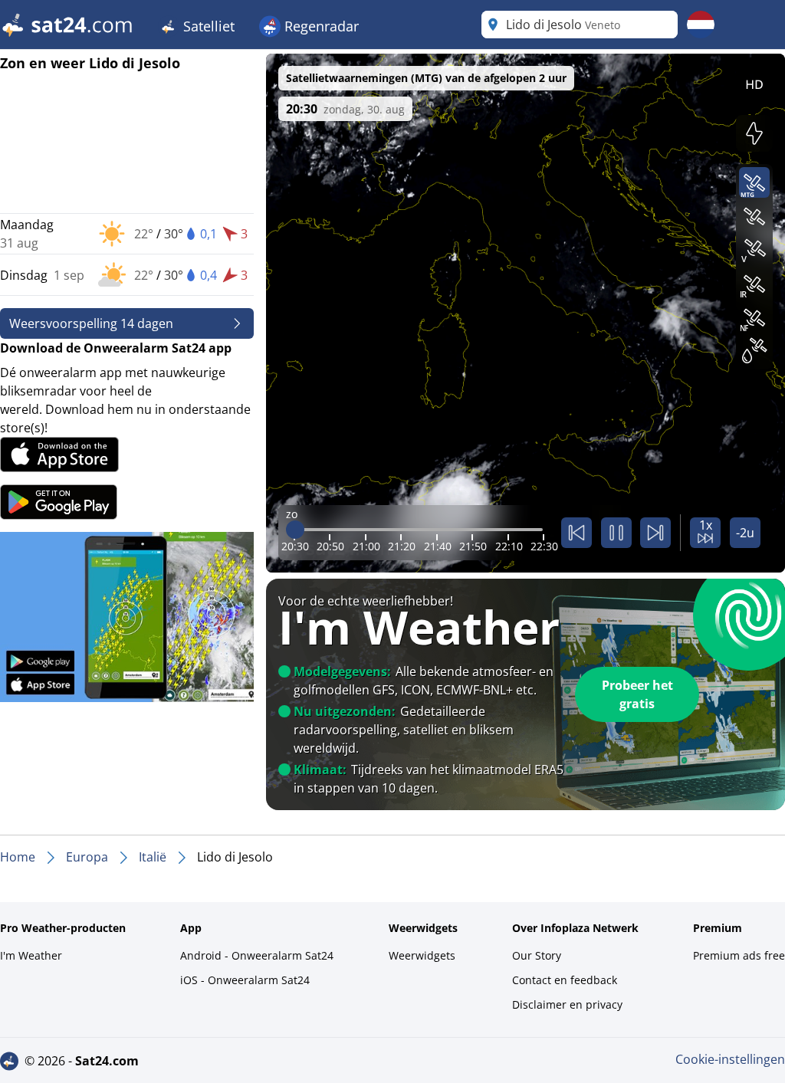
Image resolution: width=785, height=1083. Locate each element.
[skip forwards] (655, 532)
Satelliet (207, 26)
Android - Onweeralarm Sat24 (256, 955)
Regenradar (320, 26)
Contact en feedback (564, 980)
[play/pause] (616, 532)
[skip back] (576, 532)
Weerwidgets (422, 955)
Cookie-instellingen (730, 1059)
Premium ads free (739, 955)
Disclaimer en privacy (567, 1004)
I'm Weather (31, 955)
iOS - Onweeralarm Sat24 (245, 980)
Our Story (536, 955)
